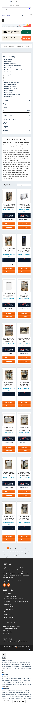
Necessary (5, 674)
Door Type (7, 115)
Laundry (6, 78)
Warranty (7, 594)
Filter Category (9, 56)
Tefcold (26, 353)
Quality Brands (9, 607)
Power (5, 104)
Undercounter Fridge (9, 88)
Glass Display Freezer (9, 74)
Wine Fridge (7, 96)
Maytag (11, 264)
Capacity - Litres (9, 119)
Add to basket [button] (8, 224)
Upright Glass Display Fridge (11, 94)
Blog (5, 612)
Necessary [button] (4, 672)
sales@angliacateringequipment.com (15, 641)
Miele (10, 309)
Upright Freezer (8, 90)
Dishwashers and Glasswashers (12, 65)
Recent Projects (9, 614)
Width (5, 123)
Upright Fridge (8, 92)
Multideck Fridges (9, 80)
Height (5, 130)
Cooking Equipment (9, 63)
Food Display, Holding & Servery (12, 70)
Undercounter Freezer (9, 86)
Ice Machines (7, 76)
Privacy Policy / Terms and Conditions (16, 601)
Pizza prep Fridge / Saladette (11, 82)
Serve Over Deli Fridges (10, 84)
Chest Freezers (8, 61)
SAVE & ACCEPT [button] (5, 700)
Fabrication (7, 68)
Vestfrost (26, 264)
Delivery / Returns (10, 596)
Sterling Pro (26, 219)
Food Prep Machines (9, 72)
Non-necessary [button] (5, 686)
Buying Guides (8, 617)
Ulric (16, 647)
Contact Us (7, 604)
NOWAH (11, 353)
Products (11, 46)
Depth (5, 127)
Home (5, 46)
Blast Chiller (7, 59)
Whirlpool (26, 309)
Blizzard (11, 219)
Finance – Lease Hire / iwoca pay (14, 599)
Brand (5, 100)
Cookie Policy (8, 609)
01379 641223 (6, 15)
